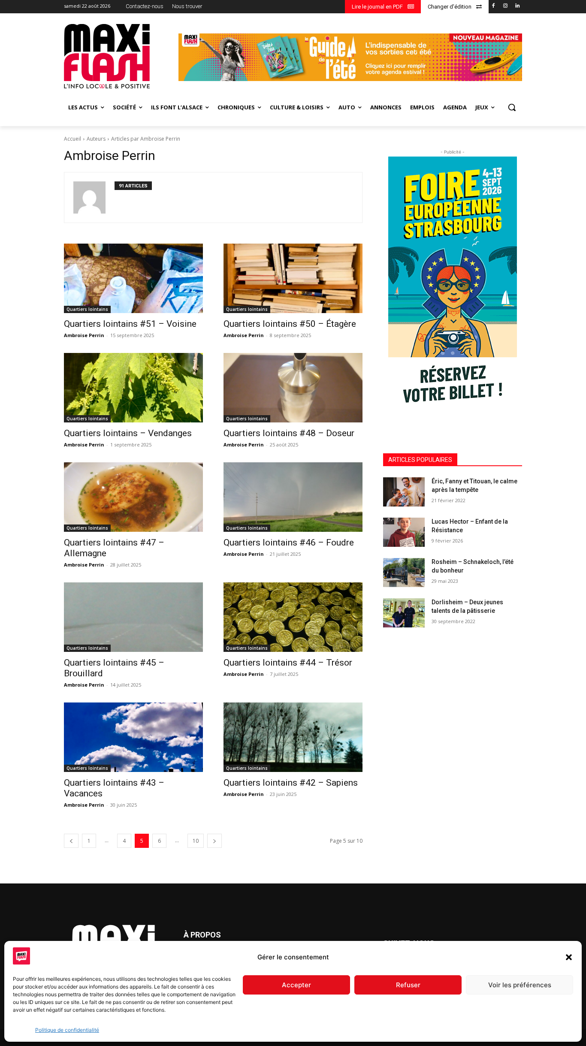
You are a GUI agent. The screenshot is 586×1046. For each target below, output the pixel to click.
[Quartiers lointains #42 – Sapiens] (293, 737)
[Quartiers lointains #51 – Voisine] (133, 278)
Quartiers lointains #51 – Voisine (130, 324)
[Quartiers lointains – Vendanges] (133, 387)
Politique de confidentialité (67, 1030)
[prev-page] (71, 841)
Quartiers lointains (87, 309)
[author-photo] (94, 197)
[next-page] (214, 841)
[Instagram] (505, 6)
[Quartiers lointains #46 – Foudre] (293, 497)
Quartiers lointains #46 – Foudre (289, 542)
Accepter (296, 985)
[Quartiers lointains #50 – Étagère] (293, 278)
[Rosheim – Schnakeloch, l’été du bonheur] (404, 572)
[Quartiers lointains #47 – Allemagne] (133, 497)
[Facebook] (493, 6)
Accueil (72, 138)
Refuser (408, 985)
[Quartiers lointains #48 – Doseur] (293, 387)
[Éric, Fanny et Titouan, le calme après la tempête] (404, 491)
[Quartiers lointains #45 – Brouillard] (133, 617)
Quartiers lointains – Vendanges (128, 433)
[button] (569, 957)
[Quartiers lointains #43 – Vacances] (133, 737)
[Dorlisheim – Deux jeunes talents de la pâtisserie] (404, 612)
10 (196, 840)
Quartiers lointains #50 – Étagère (290, 324)
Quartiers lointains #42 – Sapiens (291, 783)
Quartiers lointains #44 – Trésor (288, 662)
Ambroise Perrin (84, 335)
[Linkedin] (517, 6)
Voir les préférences (519, 985)
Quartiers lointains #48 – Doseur (289, 433)
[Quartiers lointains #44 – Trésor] (293, 617)
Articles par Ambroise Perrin (145, 138)
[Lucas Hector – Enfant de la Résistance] (404, 532)
